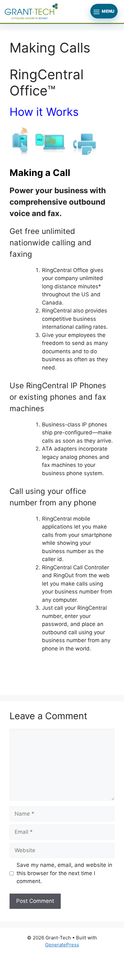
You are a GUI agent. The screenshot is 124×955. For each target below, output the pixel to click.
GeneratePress (62, 945)
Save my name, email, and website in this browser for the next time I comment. (64, 873)
